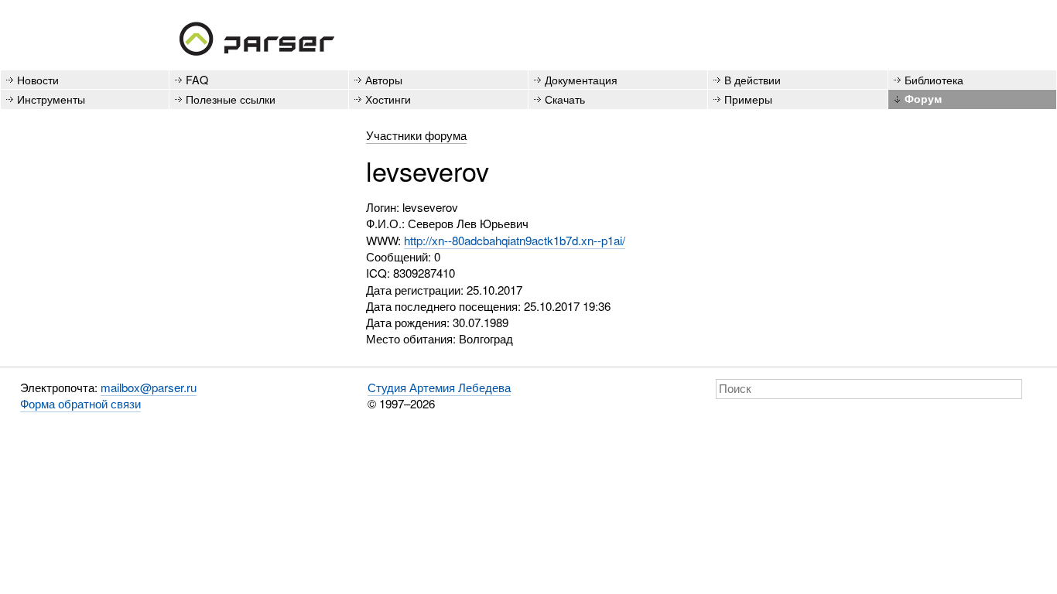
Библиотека (934, 79)
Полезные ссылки (230, 98)
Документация (581, 79)
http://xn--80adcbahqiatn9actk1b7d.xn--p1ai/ (514, 240)
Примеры (748, 98)
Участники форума (416, 135)
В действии (752, 79)
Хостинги (388, 98)
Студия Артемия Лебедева (439, 387)
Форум (923, 98)
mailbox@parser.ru (149, 387)
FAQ (197, 79)
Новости (38, 79)
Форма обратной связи (80, 403)
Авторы (383, 79)
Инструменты (51, 98)
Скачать (565, 98)
